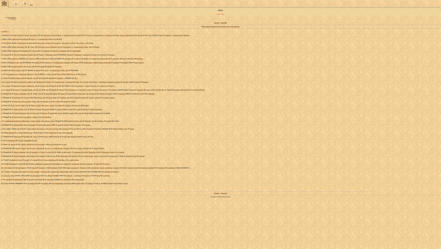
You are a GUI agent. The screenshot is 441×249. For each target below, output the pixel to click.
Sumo (27, 35)
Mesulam (53, 47)
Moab (63, 74)
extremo (98, 113)
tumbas (102, 94)
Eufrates (140, 59)
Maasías (88, 121)
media (78, 183)
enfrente (92, 94)
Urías (32, 47)
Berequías (66, 47)
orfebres (48, 63)
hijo (54, 39)
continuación (43, 39)
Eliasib (19, 35)
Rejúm (39, 98)
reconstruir (94, 168)
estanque (140, 90)
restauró (24, 86)
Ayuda (31, 5)
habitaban (27, 140)
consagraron (98, 35)
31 (2, 156)
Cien (149, 35)
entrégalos (78, 176)
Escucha (7, 176)
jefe (33, 66)
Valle (15, 82)
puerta (78, 35)
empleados (11, 140)
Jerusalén (124, 63)
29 (2, 148)
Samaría (42, 168)
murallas (57, 164)
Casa (141, 94)
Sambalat (12, 164)
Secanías (78, 148)
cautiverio (106, 176)
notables (47, 51)
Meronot (45, 59)
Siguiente (224, 23)
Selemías (35, 152)
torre (141, 35)
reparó (69, 94)
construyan (55, 172)
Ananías (100, 121)
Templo (21, 140)
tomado (110, 183)
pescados (41, 43)
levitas (26, 98)
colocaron (108, 35)
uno (50, 144)
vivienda (121, 152)
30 (2, 152)
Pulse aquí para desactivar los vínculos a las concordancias (220, 26)
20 (2, 109)
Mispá (86, 59)
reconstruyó (79, 86)
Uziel (17, 63)
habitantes (25, 51)
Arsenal (68, 105)
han (61, 179)
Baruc (21, 109)
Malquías (30, 74)
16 (2, 94)
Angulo (86, 105)
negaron (55, 51)
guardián (86, 148)
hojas (117, 35)
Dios (12, 176)
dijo (6, 168)
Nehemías (22, 94)
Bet (60, 86)
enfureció (66, 164)
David (202, 90)
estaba (24, 172)
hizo (29, 129)
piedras (144, 168)
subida (59, 105)
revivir (135, 168)
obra (116, 183)
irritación (89, 164)
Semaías (66, 148)
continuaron (128, 35)
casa (46, 70)
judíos (107, 164)
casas (52, 121)
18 (2, 101)
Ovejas (88, 35)
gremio (37, 63)
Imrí (60, 39)
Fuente (16, 90)
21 (2, 113)
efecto (98, 183)
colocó (87, 86)
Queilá (91, 98)
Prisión (98, 129)
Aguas (30, 133)
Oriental (101, 148)
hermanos (46, 35)
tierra (98, 176)
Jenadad (45, 101)
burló (98, 164)
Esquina (87, 125)
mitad (42, 66)
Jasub (49, 74)
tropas (34, 168)
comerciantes (88, 156)
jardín (159, 90)
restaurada (67, 183)
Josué (23, 105)
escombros (171, 168)
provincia (116, 59)
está (124, 59)
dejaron (101, 63)
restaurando (47, 164)
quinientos (111, 82)
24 (2, 125)
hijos (7, 43)
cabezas (69, 176)
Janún (30, 82)
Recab (42, 86)
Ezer (12, 105)
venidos (35, 117)
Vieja (15, 55)
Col (40, 90)
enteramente (59, 183)
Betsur (62, 94)
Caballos (23, 144)
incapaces (74, 168)
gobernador (104, 59)
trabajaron (15, 39)
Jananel (167, 35)
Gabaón (31, 59)
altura (83, 183)
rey (165, 90)
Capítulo (4, 31)
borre (40, 179)
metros (117, 82)
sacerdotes (57, 35)
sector (16, 74)
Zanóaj (48, 82)
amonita (15, 172)
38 (2, 183)
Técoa (34, 51)
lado (132, 59)
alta (135, 156)
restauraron (24, 55)
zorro (77, 172)
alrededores (47, 117)
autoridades (76, 51)
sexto (49, 152)
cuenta (94, 59)
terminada (107, 63)
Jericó (33, 39)
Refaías (20, 66)
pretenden (54, 168)
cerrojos (82, 43)
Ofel (91, 137)
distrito (49, 66)
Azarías (76, 121)
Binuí (34, 101)
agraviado (66, 179)
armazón (57, 43)
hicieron (48, 43)
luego (122, 35)
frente (38, 70)
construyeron (21, 43)
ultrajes (49, 176)
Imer (33, 148)
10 (2, 70)
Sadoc (86, 47)
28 (2, 144)
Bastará (63, 172)
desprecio (87, 176)
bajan (186, 90)
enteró (20, 164)
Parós (132, 129)
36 (2, 176)
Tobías (7, 172)
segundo (11, 74)
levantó (14, 35)
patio (90, 129)
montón (161, 168)
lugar (80, 94)
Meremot (20, 47)
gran (84, 164)
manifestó (75, 164)
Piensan (83, 168)
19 (2, 105)
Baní (50, 98)
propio (106, 98)
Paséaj (41, 55)
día (125, 168)
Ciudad (194, 90)
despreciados (35, 176)
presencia (50, 179)
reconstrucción (33, 183)
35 (2, 172)
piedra (115, 172)
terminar (116, 168)
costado (108, 121)
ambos (95, 63)
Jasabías (63, 98)
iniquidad (18, 179)
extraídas (150, 168)
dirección (77, 105)
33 (2, 164)
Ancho (141, 63)
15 (2, 90)
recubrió (82, 90)
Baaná (97, 47)
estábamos (39, 164)
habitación (129, 156)
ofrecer (101, 168)
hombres (25, 39)
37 (2, 179)
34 (2, 168)
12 (2, 78)
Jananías (67, 63)
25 (2, 129)
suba (70, 172)
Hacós (42, 47)
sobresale (65, 129)
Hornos (83, 74)
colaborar (63, 51)
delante (10, 168)
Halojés (29, 78)
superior (55, 129)
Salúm (18, 78)
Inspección (114, 156)
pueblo (90, 183)
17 (2, 98)
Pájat (59, 74)
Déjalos (44, 172)
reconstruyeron (69, 35)
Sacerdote (33, 35)
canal (148, 90)
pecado (31, 179)
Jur (30, 66)
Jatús (63, 70)
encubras (9, 179)
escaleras (177, 90)
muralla (186, 35)
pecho (125, 183)
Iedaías (18, 70)
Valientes (151, 94)
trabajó (14, 47)
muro (136, 63)
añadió (36, 172)
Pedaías (121, 129)
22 (2, 117)
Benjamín (25, 121)
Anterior (217, 23)
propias (47, 121)
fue (53, 183)
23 (2, 121)
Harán (130, 168)
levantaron (103, 82)
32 (2, 160)
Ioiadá (30, 55)
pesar (7, 183)
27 (2, 137)
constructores (79, 179)
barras (91, 43)
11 (2, 74)
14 (2, 86)
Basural (145, 82)
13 (2, 82)
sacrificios (108, 168)
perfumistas (88, 63)
